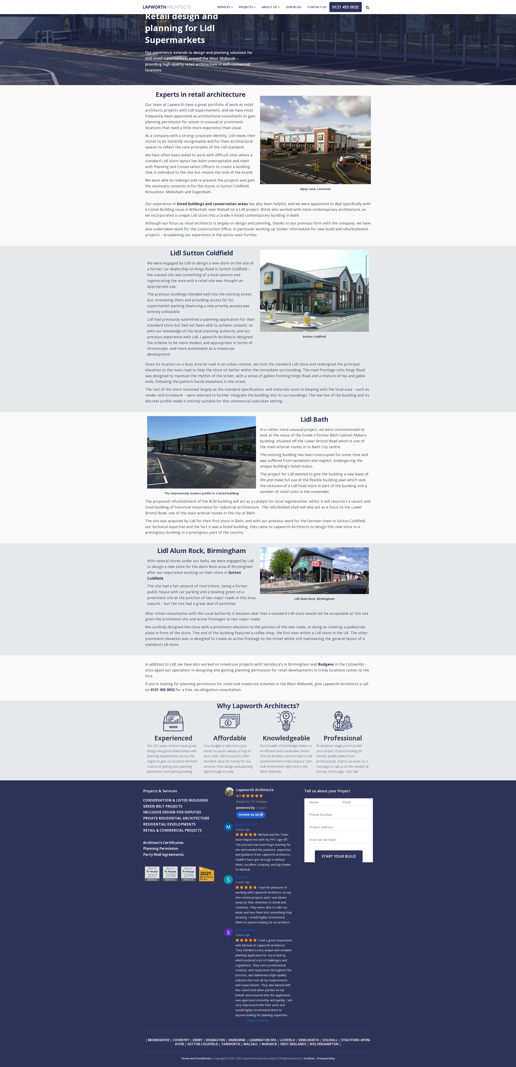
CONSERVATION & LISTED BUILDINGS (175, 800)
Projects (246, 7)
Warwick (269, 1044)
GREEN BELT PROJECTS (162, 806)
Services (224, 7)
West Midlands (293, 1044)
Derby (198, 1040)
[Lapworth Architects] (167, 6)
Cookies (309, 1058)
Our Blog (293, 7)
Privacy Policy (326, 1058)
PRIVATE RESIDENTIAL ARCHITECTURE (176, 818)
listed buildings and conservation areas (212, 203)
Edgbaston (215, 1040)
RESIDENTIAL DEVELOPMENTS (169, 824)
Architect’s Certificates (163, 842)
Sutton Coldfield (202, 1044)
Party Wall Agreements (163, 854)
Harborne (236, 1040)
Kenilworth (309, 1040)
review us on (249, 814)
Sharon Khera (246, 930)
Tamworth (230, 1044)
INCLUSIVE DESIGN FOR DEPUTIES (172, 812)
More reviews (258, 1020)
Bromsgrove (158, 1040)
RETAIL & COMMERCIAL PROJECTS (172, 830)
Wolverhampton (324, 1044)
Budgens (326, 664)
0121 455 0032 (345, 7)
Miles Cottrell (246, 824)
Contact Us (316, 7)
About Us (270, 7)
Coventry (181, 1040)
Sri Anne (242, 877)
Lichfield (287, 1040)
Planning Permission (160, 848)
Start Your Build (338, 856)
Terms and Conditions (196, 1058)
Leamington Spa (262, 1040)
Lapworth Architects (255, 789)
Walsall (250, 1044)
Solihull (330, 1040)
